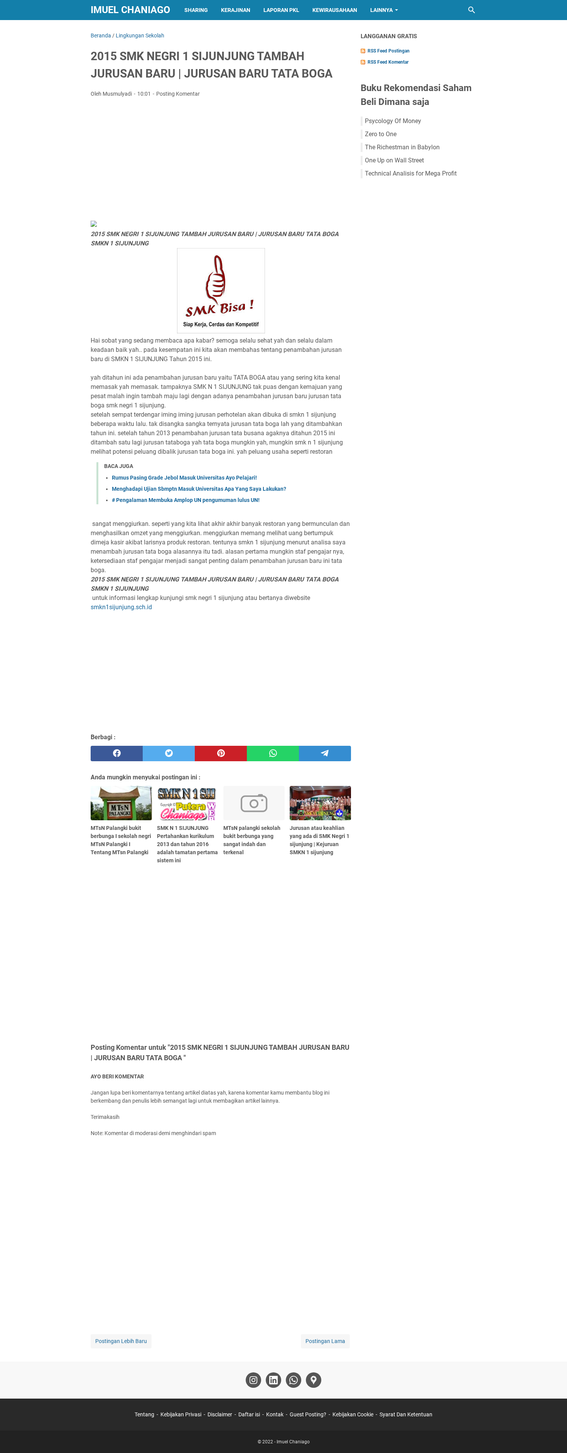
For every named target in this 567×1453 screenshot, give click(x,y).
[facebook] (117, 753)
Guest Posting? (308, 1414)
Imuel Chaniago (130, 9)
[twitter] (169, 753)
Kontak (275, 1414)
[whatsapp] (273, 753)
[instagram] (253, 1380)
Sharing (196, 10)
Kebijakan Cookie (352, 1414)
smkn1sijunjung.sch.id (121, 607)
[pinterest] (221, 753)
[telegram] (325, 753)
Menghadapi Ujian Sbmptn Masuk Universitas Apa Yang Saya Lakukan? (199, 489)
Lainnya (381, 10)
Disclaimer (220, 1414)
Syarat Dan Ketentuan (406, 1414)
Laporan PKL (281, 10)
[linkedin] (273, 1380)
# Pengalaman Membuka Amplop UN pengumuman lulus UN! (186, 500)
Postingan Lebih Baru (121, 1341)
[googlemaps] (313, 1380)
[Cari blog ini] (471, 10)
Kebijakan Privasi (180, 1414)
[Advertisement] (221, 161)
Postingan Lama (325, 1341)
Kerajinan (235, 10)
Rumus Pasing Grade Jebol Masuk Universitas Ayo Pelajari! (184, 478)
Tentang (144, 1414)
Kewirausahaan (334, 10)
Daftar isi (249, 1414)
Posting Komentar (178, 94)
